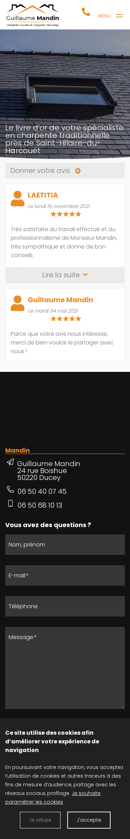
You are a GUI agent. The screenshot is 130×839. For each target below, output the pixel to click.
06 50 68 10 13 (39, 505)
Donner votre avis (41, 170)
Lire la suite (61, 275)
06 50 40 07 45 (42, 491)
